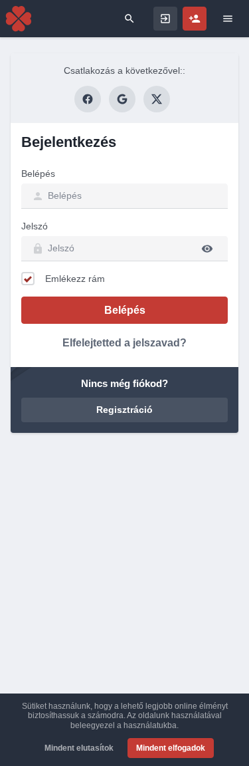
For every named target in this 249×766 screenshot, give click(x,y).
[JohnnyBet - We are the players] (18, 18)
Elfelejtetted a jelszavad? (124, 342)
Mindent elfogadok (170, 748)
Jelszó (34, 226)
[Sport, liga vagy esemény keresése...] (129, 18)
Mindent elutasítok (79, 748)
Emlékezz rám (75, 278)
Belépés (38, 173)
